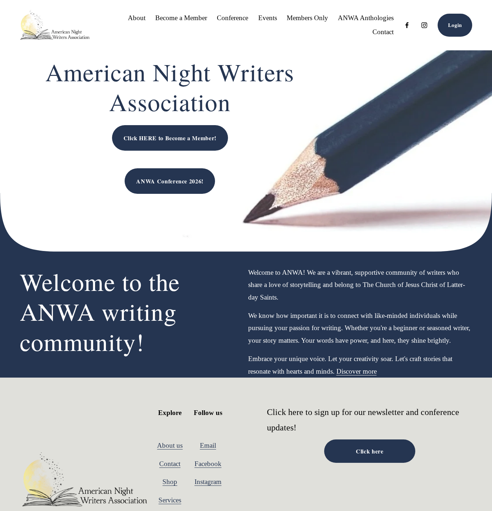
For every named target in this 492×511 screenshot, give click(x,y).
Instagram (208, 481)
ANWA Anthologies (366, 18)
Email (208, 445)
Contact (383, 32)
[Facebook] (407, 25)
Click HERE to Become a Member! (170, 138)
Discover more (356, 371)
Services (169, 500)
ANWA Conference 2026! (169, 181)
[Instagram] (424, 25)
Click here (369, 451)
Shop (169, 481)
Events (267, 18)
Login (455, 25)
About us (170, 445)
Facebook (208, 463)
